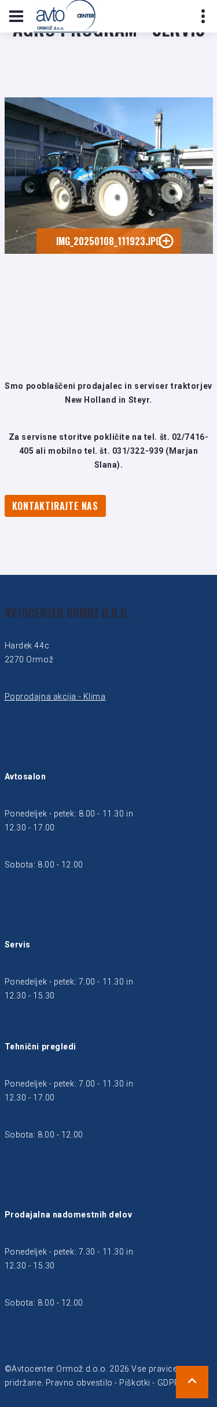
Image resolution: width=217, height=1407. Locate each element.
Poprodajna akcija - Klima (55, 696)
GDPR (168, 1382)
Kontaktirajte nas (55, 506)
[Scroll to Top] (192, 1382)
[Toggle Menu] (16, 16)
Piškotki (134, 1382)
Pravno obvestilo (79, 1382)
